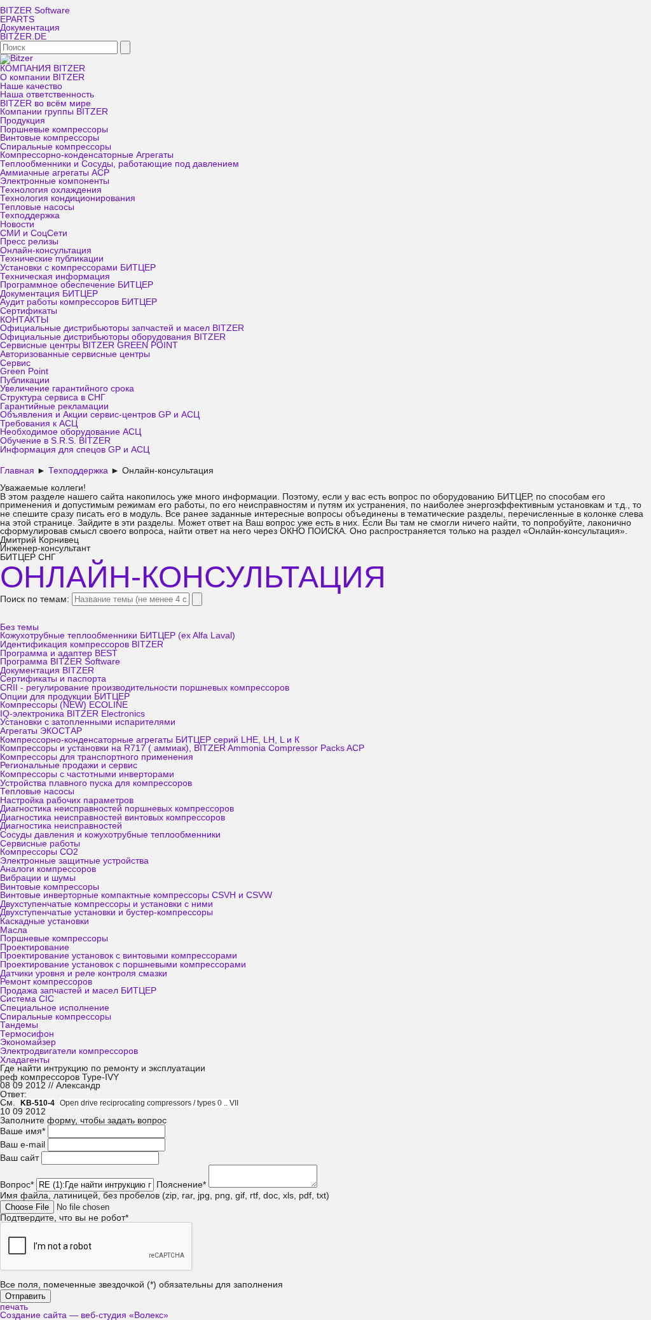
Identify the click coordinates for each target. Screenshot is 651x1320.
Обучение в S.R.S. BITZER (55, 441)
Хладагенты (25, 1060)
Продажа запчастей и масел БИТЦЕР (78, 990)
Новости (17, 224)
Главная (17, 470)
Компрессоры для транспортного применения (96, 757)
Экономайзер (28, 1042)
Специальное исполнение (54, 1008)
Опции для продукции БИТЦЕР (65, 696)
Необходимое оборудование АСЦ (70, 432)
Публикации (25, 380)
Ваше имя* (22, 1131)
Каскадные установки (44, 921)
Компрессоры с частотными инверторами (87, 774)
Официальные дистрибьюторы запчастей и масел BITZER (122, 328)
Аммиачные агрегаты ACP (54, 173)
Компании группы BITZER (54, 111)
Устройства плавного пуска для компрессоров (96, 783)
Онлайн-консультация (46, 250)
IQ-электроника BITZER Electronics (72, 714)
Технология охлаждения (51, 190)
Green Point (24, 371)
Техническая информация (55, 276)
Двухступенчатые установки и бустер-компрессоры (106, 912)
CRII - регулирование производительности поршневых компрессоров (144, 687)
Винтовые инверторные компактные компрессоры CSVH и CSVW (136, 895)
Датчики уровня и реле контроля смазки (83, 973)
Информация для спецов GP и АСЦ (74, 449)
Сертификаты (28, 311)
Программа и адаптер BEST (59, 653)
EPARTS (17, 19)
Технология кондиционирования (67, 198)
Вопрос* (17, 1185)
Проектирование (34, 947)
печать (14, 1307)
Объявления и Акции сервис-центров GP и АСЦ (100, 414)
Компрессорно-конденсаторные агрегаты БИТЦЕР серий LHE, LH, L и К (149, 740)
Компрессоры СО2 (39, 852)
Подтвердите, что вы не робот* (64, 1218)
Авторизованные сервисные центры (75, 354)
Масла (13, 930)
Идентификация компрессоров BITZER (81, 644)
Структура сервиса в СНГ (53, 397)
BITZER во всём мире (45, 103)
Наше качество (31, 86)
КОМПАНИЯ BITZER (42, 68)
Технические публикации (52, 258)
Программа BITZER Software (60, 661)
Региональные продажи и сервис (68, 765)
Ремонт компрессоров (46, 981)
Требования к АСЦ (39, 423)
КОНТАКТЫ (24, 320)
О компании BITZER (42, 77)
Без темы (19, 627)
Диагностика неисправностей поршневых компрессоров (117, 808)
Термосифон (27, 1034)
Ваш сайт (19, 1158)
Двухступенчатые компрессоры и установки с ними (106, 904)
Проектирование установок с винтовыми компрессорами (118, 955)
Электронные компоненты (54, 181)
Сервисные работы (40, 843)
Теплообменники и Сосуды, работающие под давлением (119, 164)
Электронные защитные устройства (74, 861)
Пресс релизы (29, 241)
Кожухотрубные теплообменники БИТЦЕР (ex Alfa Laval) (117, 635)
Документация (30, 27)
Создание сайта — (84, 1315)
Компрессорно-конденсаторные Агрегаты (87, 155)
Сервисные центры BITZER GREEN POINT (89, 345)
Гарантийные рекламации (54, 406)
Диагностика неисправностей (61, 826)
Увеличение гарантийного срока (67, 388)
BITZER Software (35, 10)
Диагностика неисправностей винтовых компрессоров (112, 817)
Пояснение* (181, 1185)
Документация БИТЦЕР (49, 293)
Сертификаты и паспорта (53, 679)
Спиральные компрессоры (55, 146)
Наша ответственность (47, 94)
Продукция (22, 120)
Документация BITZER (47, 670)
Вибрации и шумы (38, 878)
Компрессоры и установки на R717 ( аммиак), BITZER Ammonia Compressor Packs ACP (182, 748)
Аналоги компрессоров (48, 869)
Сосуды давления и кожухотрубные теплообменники (110, 834)
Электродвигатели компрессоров (69, 1051)
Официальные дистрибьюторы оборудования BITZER (113, 337)
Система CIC (27, 999)
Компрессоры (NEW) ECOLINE (64, 705)
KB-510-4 (37, 1103)
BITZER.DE (23, 36)
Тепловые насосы (37, 207)
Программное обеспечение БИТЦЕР (76, 285)
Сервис (15, 363)
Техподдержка (30, 215)
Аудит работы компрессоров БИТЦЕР (78, 302)
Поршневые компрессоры (54, 129)
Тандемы (19, 1025)
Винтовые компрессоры (49, 138)
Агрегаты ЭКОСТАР (41, 731)
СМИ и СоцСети (33, 233)
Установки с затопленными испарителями (87, 722)
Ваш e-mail (22, 1144)
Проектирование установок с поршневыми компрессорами (123, 964)
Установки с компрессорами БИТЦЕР (78, 267)
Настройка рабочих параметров (67, 800)
